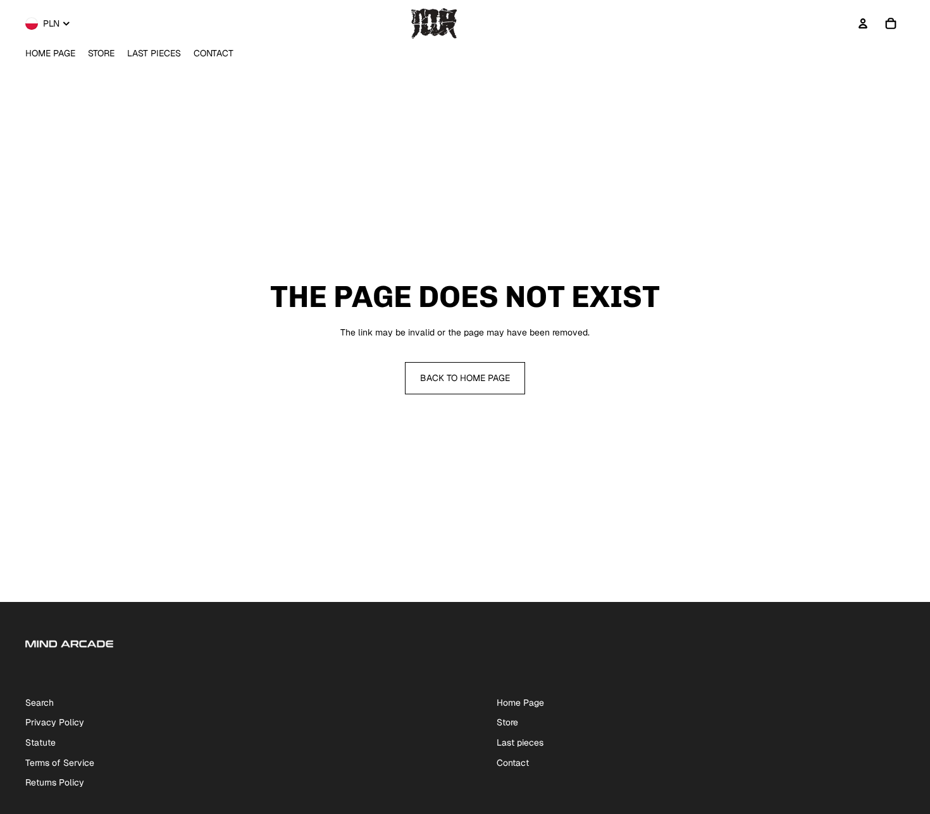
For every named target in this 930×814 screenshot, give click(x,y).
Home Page (520, 702)
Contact (513, 762)
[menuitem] (50, 54)
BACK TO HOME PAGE (465, 378)
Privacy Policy (54, 722)
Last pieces (520, 742)
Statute (40, 742)
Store (507, 722)
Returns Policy (54, 782)
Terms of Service (59, 762)
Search (39, 702)
